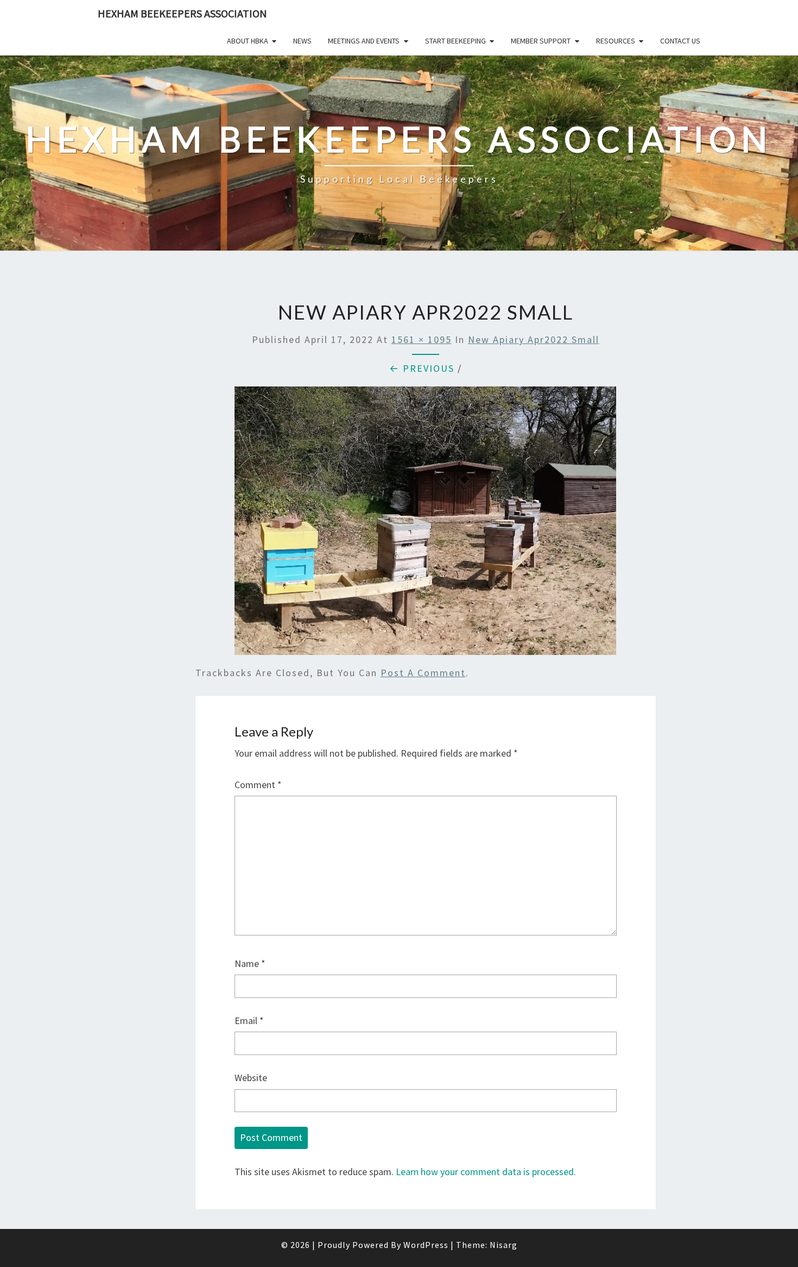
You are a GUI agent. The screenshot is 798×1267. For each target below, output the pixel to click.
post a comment (423, 672)
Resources (615, 41)
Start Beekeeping (455, 41)
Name (250, 963)
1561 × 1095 (421, 339)
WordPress (425, 1244)
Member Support (541, 41)
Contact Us (680, 41)
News (302, 41)
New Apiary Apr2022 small (533, 339)
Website (251, 1077)
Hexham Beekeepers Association (182, 13)
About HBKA (247, 41)
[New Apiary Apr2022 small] (425, 524)
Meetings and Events (364, 41)
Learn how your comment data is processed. (486, 1171)
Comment (258, 784)
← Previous (421, 368)
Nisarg (503, 1244)
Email (249, 1020)
